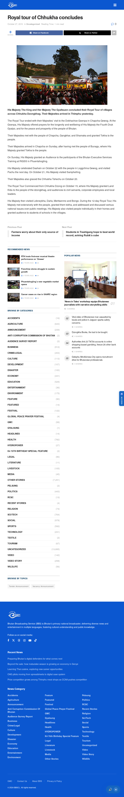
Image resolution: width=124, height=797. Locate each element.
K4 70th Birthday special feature (28, 450)
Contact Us (22, 781)
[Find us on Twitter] (13, 640)
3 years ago (28, 263)
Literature (14, 462)
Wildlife (13, 566)
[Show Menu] (115, 5)
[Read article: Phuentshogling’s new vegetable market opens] (14, 284)
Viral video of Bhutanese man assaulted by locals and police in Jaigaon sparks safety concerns (91, 319)
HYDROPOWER (15, 445)
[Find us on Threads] (19, 640)
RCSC (10, 497)
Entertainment (17, 387)
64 (38, 275)
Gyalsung (13, 427)
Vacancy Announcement (43, 586)
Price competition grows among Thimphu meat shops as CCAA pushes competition (47, 679)
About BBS (37, 781)
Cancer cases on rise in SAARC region (39, 294)
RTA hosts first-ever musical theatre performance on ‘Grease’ (37, 257)
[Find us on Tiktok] (35, 640)
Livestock (14, 468)
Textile (12, 537)
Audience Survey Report (22, 341)
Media (11, 474)
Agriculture (15, 323)
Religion (13, 508)
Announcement (17, 329)
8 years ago (28, 288)
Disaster (13, 370)
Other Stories (16, 479)
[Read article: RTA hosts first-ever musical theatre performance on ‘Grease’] (14, 259)
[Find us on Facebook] (8, 640)
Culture (13, 358)
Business (13, 346)
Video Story (15, 560)
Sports (12, 526)
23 (38, 288)
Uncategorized (33, 24)
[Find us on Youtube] (30, 640)
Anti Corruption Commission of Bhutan (31, 335)
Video (11, 555)
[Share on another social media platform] (114, 32)
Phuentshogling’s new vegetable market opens (40, 283)
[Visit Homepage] (12, 5)
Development (16, 364)
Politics (12, 491)
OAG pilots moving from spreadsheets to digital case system (36, 674)
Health (12, 439)
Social (12, 520)
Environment (15, 393)
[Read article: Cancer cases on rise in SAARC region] (14, 297)
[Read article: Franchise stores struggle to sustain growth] (14, 272)
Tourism (12, 543)
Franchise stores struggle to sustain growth (38, 270)
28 (38, 298)
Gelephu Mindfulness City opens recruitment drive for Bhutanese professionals (92, 358)
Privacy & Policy (54, 781)
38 (38, 263)
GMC (10, 422)
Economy (13, 375)
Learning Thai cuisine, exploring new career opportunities (35, 669)
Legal (11, 456)
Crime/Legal (15, 352)
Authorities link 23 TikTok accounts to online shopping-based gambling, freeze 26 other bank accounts (94, 344)
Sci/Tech (12, 514)
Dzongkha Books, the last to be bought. (90, 332)
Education (14, 381)
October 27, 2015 (15, 24)
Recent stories (17, 503)
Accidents (14, 318)
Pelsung (13, 485)
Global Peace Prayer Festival (26, 416)
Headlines (14, 433)
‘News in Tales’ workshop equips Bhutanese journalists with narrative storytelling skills (86, 303)
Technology (15, 531)
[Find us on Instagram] (24, 640)
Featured (13, 404)
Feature (12, 398)
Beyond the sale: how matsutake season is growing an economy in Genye (43, 663)
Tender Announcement (19, 586)
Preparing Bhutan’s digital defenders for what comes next (35, 658)
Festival (13, 410)
